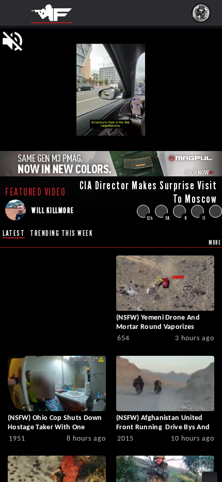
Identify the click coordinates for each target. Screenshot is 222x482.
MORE (215, 242)
